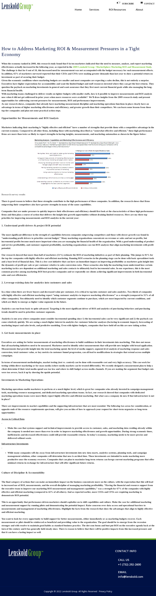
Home (78, 9)
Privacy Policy (105, 591)
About (139, 9)
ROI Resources (117, 9)
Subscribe (128, 4)
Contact (149, 4)
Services (94, 9)
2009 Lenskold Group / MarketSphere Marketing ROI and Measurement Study (112, 67)
